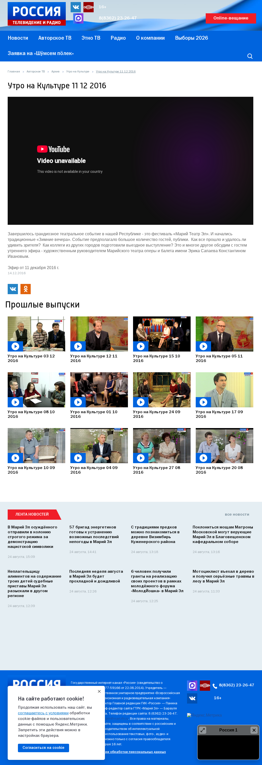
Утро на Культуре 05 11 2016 (219, 359)
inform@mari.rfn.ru (115, 718)
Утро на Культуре (77, 71)
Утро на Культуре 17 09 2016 (219, 414)
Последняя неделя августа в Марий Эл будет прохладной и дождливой (96, 576)
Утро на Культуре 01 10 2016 (93, 414)
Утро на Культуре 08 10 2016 (31, 414)
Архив (55, 71)
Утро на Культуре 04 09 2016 (93, 470)
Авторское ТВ (36, 71)
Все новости (237, 514)
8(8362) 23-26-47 (118, 18)
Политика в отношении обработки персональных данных (118, 752)
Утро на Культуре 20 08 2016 (219, 470)
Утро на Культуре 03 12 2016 (31, 359)
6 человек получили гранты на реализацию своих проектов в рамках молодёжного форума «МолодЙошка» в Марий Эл (157, 581)
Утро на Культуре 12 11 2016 (93, 359)
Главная (14, 71)
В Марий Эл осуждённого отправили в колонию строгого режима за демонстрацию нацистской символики (32, 537)
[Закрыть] (99, 691)
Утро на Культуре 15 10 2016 (156, 359)
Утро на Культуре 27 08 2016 (156, 470)
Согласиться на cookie (43, 747)
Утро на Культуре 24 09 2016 (156, 414)
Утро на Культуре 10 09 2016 (31, 470)
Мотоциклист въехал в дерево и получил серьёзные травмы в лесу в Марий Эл (223, 576)
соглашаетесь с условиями (43, 713)
